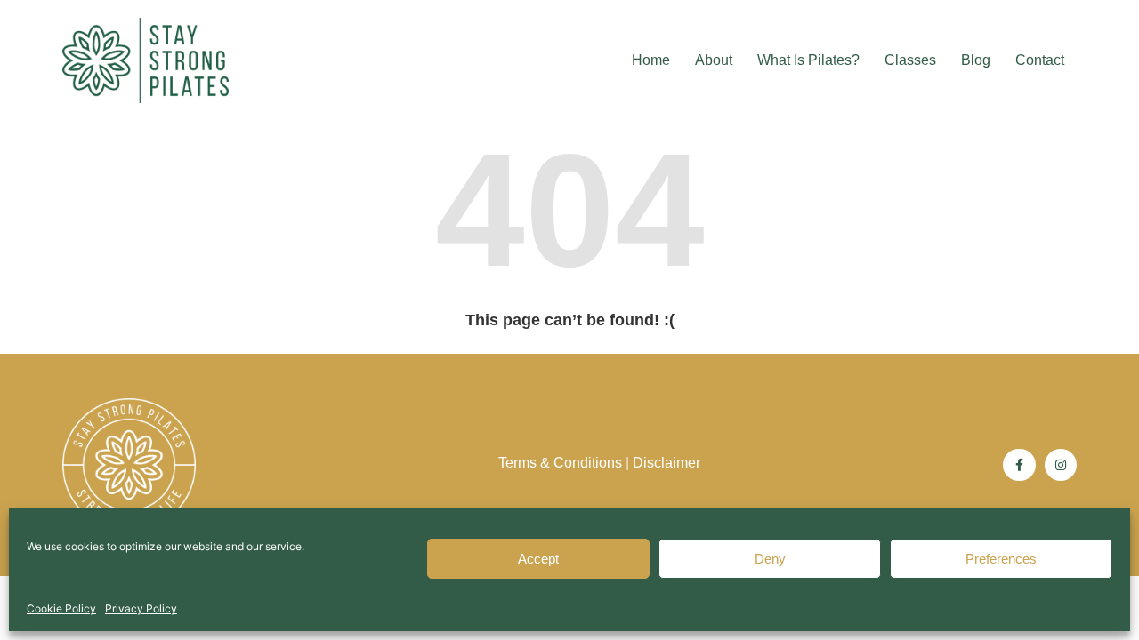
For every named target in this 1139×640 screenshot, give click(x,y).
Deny (770, 558)
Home (651, 60)
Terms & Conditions (560, 462)
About (713, 60)
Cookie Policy (61, 608)
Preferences (1001, 558)
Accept (538, 558)
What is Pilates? (808, 60)
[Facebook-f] (1019, 465)
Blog (975, 60)
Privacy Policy (141, 608)
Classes (910, 60)
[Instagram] (1061, 465)
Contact (1039, 60)
